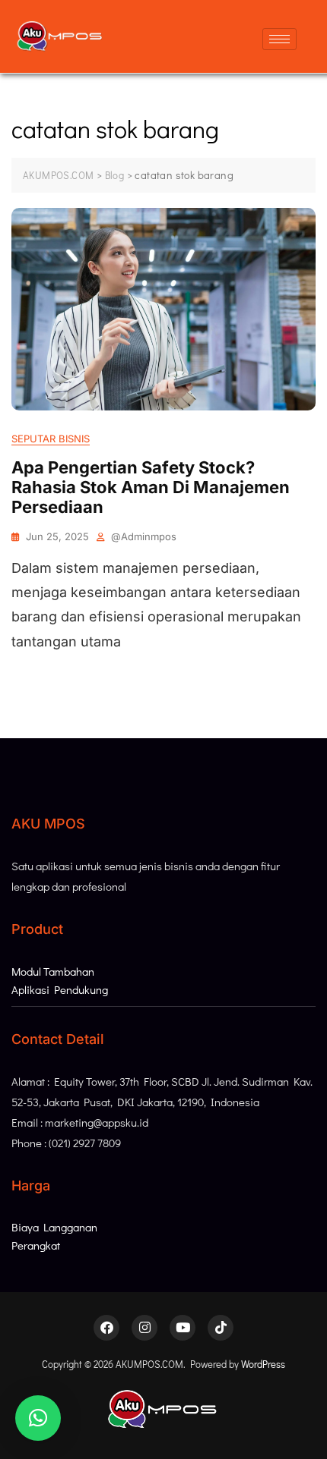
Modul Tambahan (52, 971)
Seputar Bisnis (50, 438)
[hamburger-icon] (279, 39)
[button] (38, 1418)
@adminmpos (143, 536)
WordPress (263, 1363)
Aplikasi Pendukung (59, 989)
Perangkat (35, 1245)
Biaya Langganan (54, 1226)
